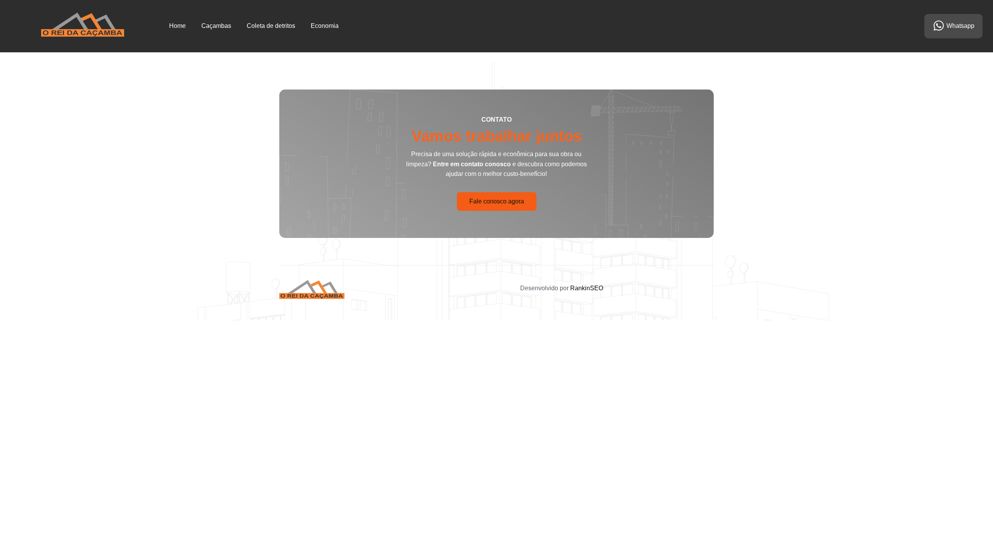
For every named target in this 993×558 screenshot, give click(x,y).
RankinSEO (586, 288)
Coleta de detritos (271, 25)
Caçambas (216, 25)
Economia (325, 25)
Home (177, 25)
